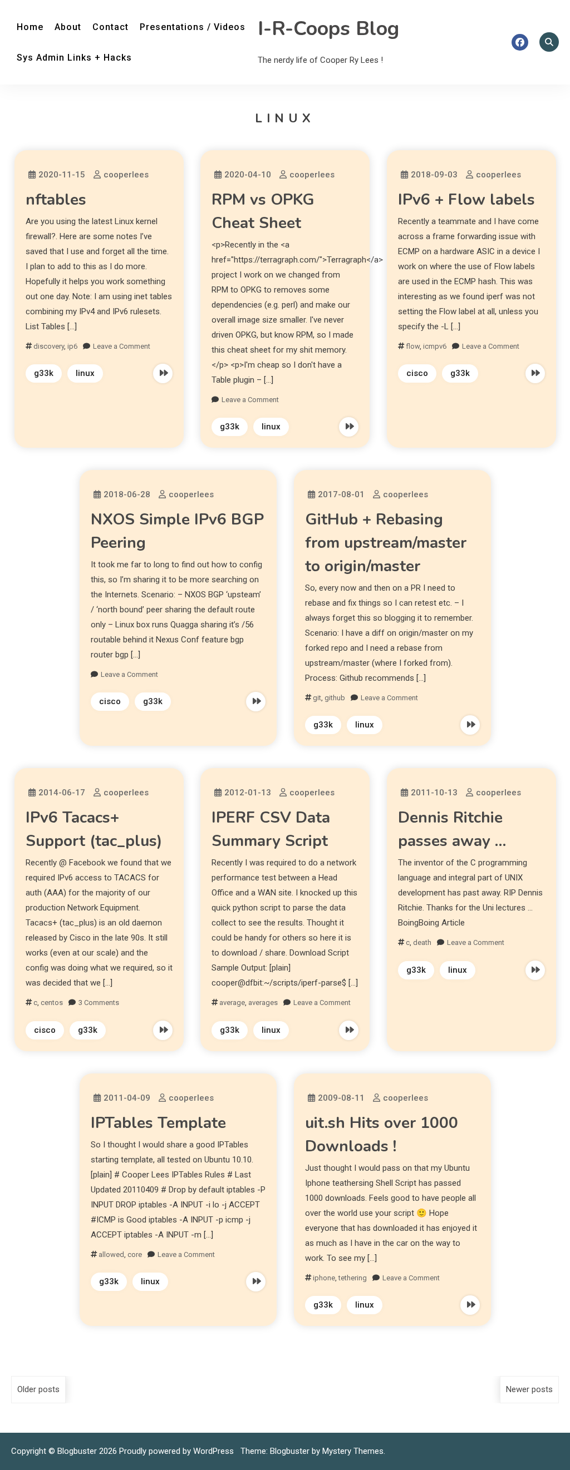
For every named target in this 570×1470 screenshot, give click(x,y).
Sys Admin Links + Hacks (74, 57)
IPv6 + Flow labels (466, 199)
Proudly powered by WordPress (177, 1451)
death (422, 942)
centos (52, 1002)
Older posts (38, 1389)
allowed (111, 1254)
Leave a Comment (121, 346)
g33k (43, 373)
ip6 (72, 346)
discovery (48, 346)
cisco (417, 373)
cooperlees (126, 175)
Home (30, 27)
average (232, 1002)
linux (85, 373)
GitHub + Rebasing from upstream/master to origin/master (385, 543)
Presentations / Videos (192, 27)
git (317, 698)
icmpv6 (434, 346)
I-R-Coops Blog (328, 28)
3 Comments (98, 1002)
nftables (56, 199)
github (335, 698)
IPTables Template (158, 1123)
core (134, 1254)
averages (263, 1002)
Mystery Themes (353, 1451)
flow (413, 346)
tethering (352, 1278)
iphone (324, 1278)
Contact (110, 27)
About (68, 27)
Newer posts (529, 1389)
